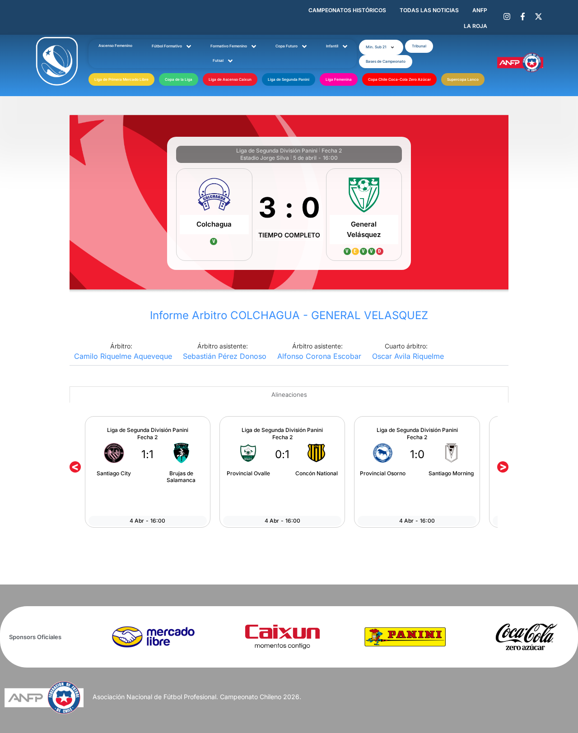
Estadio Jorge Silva (264, 157)
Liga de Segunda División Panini (276, 150)
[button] (381, 47)
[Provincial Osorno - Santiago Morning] (417, 471)
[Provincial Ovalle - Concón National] (282, 471)
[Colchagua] (214, 214)
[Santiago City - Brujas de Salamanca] (147, 471)
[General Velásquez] (364, 214)
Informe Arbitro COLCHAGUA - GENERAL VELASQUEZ (289, 315)
